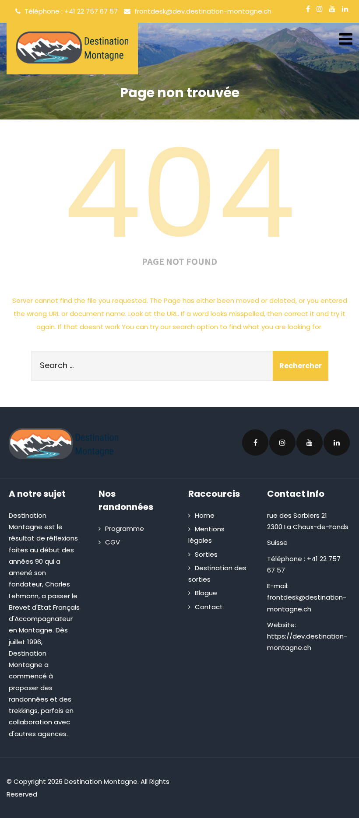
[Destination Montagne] (72, 47)
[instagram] (320, 8)
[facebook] (308, 8)
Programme (124, 528)
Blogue (206, 592)
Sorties (206, 554)
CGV (112, 542)
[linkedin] (345, 8)
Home (205, 515)
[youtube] (332, 8)
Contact (209, 606)
